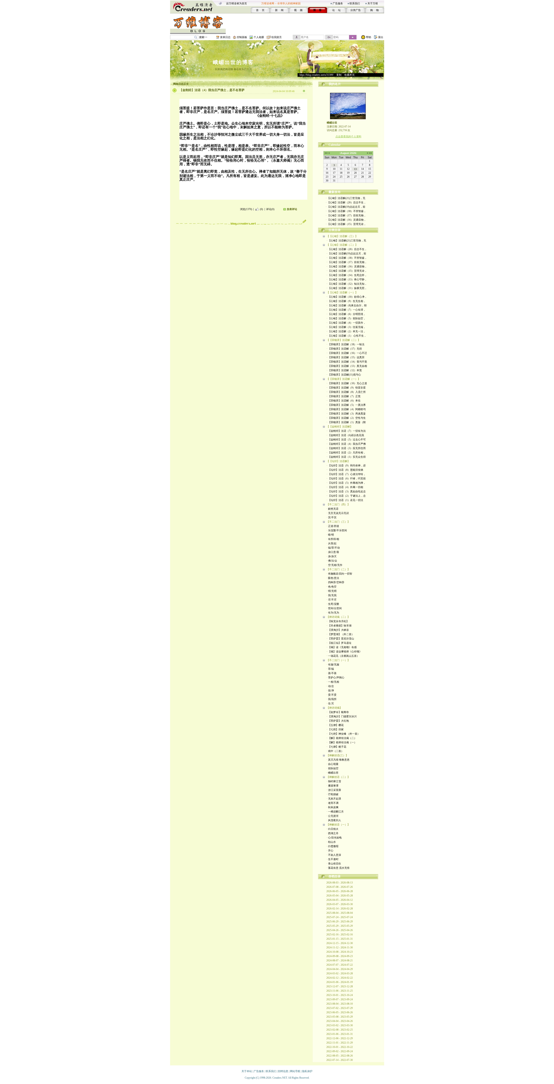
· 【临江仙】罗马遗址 (339, 642)
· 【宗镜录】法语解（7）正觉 (344, 396)
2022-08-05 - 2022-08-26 (339, 1055)
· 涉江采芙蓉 (334, 790)
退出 (380, 37)
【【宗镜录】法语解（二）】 (343, 340)
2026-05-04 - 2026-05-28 (339, 895)
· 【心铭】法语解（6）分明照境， (346, 314)
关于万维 (372, 3)
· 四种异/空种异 (335, 582)
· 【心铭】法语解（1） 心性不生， (346, 335)
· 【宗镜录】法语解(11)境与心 (344, 374)
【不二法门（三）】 (338, 521)
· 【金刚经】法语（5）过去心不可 (346, 439)
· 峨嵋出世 (332, 772)
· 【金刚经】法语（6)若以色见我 (345, 435)
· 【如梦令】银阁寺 (338, 712)
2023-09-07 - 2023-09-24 (339, 999)
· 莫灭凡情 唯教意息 (338, 759)
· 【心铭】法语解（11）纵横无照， (347, 288)
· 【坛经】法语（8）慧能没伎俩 (345, 469)
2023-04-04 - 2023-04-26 (339, 1021)
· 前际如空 (332, 768)
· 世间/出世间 (334, 608)
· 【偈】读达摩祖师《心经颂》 (344, 651)
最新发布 (335, 192)
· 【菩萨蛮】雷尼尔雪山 (340, 638)
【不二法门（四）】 (338, 504)
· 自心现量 (332, 764)
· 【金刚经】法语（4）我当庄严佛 (346, 443)
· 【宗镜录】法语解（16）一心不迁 (347, 353)
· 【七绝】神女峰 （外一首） (343, 733)
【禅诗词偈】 (334, 707)
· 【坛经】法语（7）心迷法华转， (346, 474)
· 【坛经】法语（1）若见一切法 (345, 500)
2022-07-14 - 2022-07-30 (339, 1060)
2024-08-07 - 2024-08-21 (339, 960)
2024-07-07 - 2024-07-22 (339, 964)
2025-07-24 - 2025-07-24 (339, 917)
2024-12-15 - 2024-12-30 (339, 943)
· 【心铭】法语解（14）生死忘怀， (347, 275)
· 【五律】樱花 (335, 725)
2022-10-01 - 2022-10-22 (339, 1047)
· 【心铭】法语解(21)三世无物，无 (345, 198)
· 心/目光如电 (334, 837)
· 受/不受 (332, 694)
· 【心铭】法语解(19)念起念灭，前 (345, 206)
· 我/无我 (332, 595)
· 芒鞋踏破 (332, 794)
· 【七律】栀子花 (336, 746)
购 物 (374, 10)
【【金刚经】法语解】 (340, 426)
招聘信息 (283, 1071)
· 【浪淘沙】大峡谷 (338, 629)
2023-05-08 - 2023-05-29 (339, 1016)
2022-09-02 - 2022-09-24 (339, 1051)
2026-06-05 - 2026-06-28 (339, 891)
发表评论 (292, 209)
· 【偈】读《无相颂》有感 (342, 647)
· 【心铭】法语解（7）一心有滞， (346, 309)
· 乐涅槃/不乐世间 (337, 530)
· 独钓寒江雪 (334, 781)
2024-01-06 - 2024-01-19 (339, 982)
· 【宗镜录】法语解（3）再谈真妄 (346, 413)
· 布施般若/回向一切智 (339, 573)
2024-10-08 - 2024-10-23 (339, 951)
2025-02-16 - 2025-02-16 (339, 934)
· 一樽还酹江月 (335, 811)
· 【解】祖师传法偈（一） (342, 742)
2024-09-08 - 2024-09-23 (339, 956)
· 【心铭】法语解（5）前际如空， (346, 318)
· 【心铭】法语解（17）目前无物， (346, 215)
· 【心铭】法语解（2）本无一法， (346, 331)
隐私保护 (307, 1071)
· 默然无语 (332, 508)
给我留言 (276, 37)
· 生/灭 (330, 703)
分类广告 (355, 10)
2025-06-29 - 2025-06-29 (339, 921)
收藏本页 (349, 74)
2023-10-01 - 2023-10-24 (339, 995)
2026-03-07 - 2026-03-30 (339, 904)
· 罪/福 (330, 668)
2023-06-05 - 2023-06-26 (339, 1012)
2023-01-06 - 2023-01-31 (339, 1034)
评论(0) (270, 209)
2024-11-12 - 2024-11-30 (339, 947)
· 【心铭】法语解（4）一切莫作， (346, 322)
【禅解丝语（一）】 (338, 824)
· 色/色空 (332, 586)
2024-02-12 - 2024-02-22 (339, 977)
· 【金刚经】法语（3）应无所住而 (346, 448)
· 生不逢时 (332, 859)
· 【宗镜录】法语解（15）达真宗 (345, 357)
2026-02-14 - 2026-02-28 (339, 908)
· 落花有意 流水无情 (338, 867)
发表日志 (225, 37)
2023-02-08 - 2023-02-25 (339, 1029)
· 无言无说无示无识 (338, 513)
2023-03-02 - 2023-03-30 (339, 1025)
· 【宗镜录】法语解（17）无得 (344, 348)
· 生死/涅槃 (333, 603)
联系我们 (354, 3)
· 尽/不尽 (332, 599)
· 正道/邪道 (333, 526)
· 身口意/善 (333, 552)
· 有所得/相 (333, 539)
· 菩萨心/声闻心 (335, 677)
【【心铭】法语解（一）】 (342, 292)
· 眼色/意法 (333, 578)
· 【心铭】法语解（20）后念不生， (346, 202)
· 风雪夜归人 (334, 820)
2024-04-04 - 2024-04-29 (339, 969)
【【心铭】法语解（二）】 (342, 244)
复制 (338, 74)
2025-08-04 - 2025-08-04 (339, 912)
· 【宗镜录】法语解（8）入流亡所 (346, 391)
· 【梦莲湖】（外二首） (340, 634)
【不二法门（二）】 (338, 569)
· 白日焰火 (332, 828)
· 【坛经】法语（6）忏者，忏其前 (346, 478)
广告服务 (338, 3)
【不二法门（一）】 (338, 660)
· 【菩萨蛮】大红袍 (338, 720)
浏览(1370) (246, 209)
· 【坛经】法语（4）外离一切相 (345, 487)
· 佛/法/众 (332, 560)
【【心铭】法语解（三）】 (342, 236)
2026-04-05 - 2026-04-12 (339, 899)
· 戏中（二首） (335, 751)
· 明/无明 (332, 591)
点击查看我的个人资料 (348, 136)
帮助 (368, 37)
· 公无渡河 (332, 815)
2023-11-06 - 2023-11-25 (339, 990)
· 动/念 (330, 686)
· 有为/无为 (333, 612)
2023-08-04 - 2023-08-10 (339, 1003)
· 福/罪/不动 (333, 547)
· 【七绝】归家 (335, 729)
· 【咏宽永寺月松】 (338, 621)
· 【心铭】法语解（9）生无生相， (346, 301)
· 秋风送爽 (332, 807)
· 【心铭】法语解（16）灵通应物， (346, 219)
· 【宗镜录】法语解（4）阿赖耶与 (346, 409)
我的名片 (335, 84)
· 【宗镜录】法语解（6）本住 (344, 400)
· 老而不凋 (332, 803)
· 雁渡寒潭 (332, 785)
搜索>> (203, 37)
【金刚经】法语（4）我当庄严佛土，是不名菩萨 (212, 90)
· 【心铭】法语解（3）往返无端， (346, 327)
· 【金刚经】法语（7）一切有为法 (346, 430)
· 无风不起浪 (334, 798)
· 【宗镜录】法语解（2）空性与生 (346, 417)
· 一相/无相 (333, 681)
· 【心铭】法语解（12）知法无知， (347, 283)
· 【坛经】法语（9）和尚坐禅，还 (346, 465)
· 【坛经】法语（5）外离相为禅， (346, 482)
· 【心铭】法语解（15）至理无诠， (346, 224)
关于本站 (247, 1071)
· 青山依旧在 (334, 863)
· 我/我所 (332, 699)
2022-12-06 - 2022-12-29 (339, 1038)
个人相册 (259, 37)
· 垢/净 (330, 690)
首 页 (260, 10)
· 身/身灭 (332, 556)
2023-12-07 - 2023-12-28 (339, 986)
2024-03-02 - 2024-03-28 (339, 973)
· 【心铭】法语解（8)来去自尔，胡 (347, 305)
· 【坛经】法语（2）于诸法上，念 (346, 495)
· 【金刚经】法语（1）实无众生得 (346, 456)
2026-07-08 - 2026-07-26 (339, 886)
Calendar (335, 144)
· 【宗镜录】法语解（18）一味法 (345, 344)
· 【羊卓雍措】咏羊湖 (339, 625)
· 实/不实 (332, 517)
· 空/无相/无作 (334, 565)
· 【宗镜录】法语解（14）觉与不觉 (347, 361)
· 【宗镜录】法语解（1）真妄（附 (346, 422)
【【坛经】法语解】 (338, 461)
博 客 (317, 10)
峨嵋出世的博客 (233, 62)
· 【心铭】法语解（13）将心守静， (347, 279)
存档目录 (335, 876)
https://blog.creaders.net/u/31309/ (316, 74)
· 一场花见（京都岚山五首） (343, 655)
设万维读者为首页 (236, 3)
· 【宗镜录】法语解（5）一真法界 (346, 404)
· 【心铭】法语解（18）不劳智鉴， (346, 211)
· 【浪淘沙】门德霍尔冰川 (342, 716)
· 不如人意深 (334, 854)
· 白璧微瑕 (332, 846)
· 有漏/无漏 (333, 664)
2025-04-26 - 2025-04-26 (339, 930)
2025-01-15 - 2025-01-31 (339, 938)
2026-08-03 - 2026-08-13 (339, 882)
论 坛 (336, 10)
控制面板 (242, 37)
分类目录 (335, 230)
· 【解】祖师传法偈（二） (342, 738)
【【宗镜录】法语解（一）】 (343, 379)
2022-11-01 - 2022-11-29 (339, 1042)
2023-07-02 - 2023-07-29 (339, 1008)
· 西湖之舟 (332, 833)
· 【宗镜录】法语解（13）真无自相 (347, 366)
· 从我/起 (332, 543)
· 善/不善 (332, 673)
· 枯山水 (331, 841)
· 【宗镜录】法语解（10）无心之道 (347, 383)
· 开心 (330, 850)
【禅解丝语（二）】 (338, 777)
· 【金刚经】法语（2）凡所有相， (346, 452)
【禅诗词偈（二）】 (338, 616)
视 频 (298, 10)
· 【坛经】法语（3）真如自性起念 (346, 491)
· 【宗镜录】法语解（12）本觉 (344, 370)
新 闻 (279, 10)
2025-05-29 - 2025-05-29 (339, 925)
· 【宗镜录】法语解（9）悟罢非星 (346, 387)
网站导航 (295, 1071)
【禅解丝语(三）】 (337, 755)
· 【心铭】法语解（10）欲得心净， (347, 296)
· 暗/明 (330, 534)
